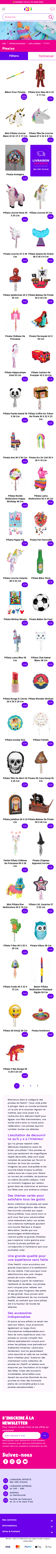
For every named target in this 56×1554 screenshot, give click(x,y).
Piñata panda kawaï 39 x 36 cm (15, 415)
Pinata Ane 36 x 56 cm (15, 457)
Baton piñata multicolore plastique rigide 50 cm (40, 989)
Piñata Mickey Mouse (15, 619)
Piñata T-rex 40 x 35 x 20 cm (15, 947)
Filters (14, 55)
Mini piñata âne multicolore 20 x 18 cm (15, 906)
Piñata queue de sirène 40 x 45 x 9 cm (41, 255)
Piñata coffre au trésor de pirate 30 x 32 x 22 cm (40, 416)
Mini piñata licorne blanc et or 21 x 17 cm (15, 134)
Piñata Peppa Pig (15, 539)
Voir (50, 99)
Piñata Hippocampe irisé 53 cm (15, 374)
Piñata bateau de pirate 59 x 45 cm (41, 821)
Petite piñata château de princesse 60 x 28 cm (15, 863)
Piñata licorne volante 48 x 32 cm (15, 579)
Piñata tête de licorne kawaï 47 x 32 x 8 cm (41, 134)
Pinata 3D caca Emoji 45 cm (41, 779)
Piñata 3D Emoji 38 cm (15, 1030)
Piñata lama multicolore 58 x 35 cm (40, 497)
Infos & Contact (11, 1531)
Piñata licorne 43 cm (41, 212)
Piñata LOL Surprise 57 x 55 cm (41, 906)
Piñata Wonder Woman (40, 698)
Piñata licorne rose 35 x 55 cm (15, 214)
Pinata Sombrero (41, 1030)
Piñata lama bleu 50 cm (15, 659)
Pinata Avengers (15, 174)
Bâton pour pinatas (15, 92)
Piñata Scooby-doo (15, 739)
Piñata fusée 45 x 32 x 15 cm (15, 988)
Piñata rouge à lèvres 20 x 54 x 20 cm (15, 700)
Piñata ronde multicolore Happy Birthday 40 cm (15, 498)
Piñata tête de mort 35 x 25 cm (15, 779)
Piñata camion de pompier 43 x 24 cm (41, 374)
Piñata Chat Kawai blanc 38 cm (41, 659)
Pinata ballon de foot (40, 619)
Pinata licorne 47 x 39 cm (15, 255)
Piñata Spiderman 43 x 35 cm (15, 296)
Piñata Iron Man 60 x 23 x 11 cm (41, 93)
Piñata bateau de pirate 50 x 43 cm (41, 296)
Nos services (9, 1519)
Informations (9, 1525)
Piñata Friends (41, 739)
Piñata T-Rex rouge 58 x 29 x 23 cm (15, 1070)
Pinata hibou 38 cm (40, 945)
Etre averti (17, 337)
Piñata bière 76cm (41, 578)
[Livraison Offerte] (40, 160)
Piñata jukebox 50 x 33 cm (15, 821)
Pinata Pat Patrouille (41, 539)
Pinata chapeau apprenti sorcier (41, 862)
